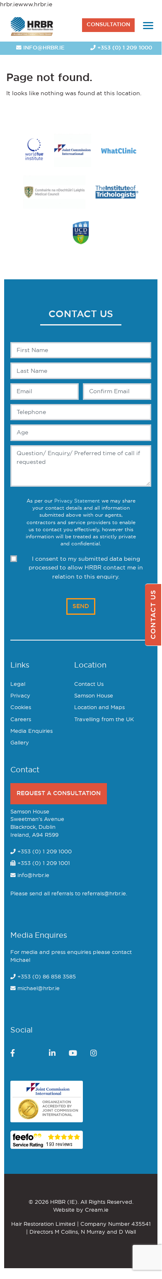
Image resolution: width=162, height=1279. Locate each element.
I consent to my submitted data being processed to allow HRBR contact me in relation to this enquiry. (86, 568)
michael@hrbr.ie (38, 988)
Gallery (19, 743)
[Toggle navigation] (148, 25)
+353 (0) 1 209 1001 (43, 863)
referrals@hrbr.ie (104, 894)
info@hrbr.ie (43, 48)
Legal (17, 684)
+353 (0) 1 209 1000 (124, 48)
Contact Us (89, 684)
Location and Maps (99, 707)
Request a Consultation (59, 793)
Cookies (20, 707)
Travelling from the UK (104, 719)
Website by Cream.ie (81, 1210)
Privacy (20, 696)
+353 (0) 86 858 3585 (46, 977)
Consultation (108, 24)
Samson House (93, 696)
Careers (20, 719)
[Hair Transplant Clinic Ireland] (32, 25)
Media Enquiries (31, 731)
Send (81, 606)
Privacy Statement (77, 501)
